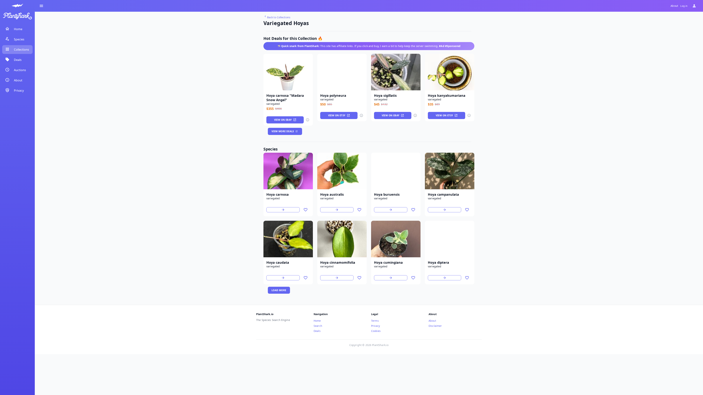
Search (318, 326)
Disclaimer (435, 326)
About (674, 6)
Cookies (376, 331)
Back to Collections (278, 17)
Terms (375, 320)
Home (317, 320)
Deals (317, 331)
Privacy (375, 326)
